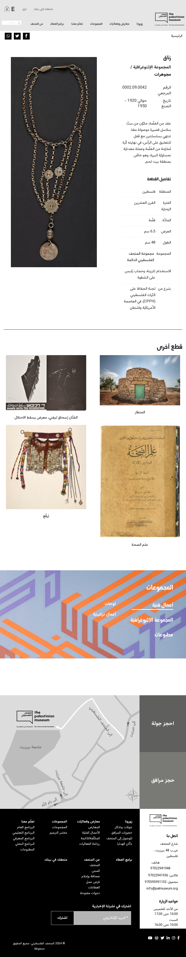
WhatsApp (8, 36)
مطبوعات (163, 635)
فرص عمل (93, 882)
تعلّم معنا (27, 821)
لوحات (110, 604)
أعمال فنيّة (162, 605)
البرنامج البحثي (24, 844)
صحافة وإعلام (90, 876)
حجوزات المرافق (121, 832)
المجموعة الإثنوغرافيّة (153, 620)
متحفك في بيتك (43, 9)
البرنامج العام (25, 827)
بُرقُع (46, 516)
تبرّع (24, 9)
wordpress (156, 938)
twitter (162, 938)
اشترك (62, 918)
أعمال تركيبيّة (104, 614)
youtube (150, 938)
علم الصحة (140, 545)
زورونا (128, 821)
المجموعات (59, 821)
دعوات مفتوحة (90, 893)
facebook (178, 938)
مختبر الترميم (58, 832)
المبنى (96, 871)
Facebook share (26, 36)
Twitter (17, 36)
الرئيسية (176, 36)
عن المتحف (92, 859)
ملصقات (108, 676)
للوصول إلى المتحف (119, 838)
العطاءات (94, 887)
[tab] (152, 605)
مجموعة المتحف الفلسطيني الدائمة (140, 257)
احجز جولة (163, 724)
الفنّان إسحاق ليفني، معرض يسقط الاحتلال (46, 418)
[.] (19, 23)
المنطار (140, 412)
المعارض (94, 827)
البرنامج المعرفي (23, 838)
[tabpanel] (70, 637)
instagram (173, 938)
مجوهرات (162, 74)
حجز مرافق (162, 780)
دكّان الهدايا (124, 844)
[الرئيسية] (169, 19)
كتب (112, 686)
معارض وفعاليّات (88, 821)
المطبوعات (27, 849)
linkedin (168, 938)
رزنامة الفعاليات (89, 844)
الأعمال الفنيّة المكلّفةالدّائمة (90, 835)
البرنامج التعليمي (23, 832)
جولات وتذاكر (123, 827)
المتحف (95, 865)
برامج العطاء (57, 24)
